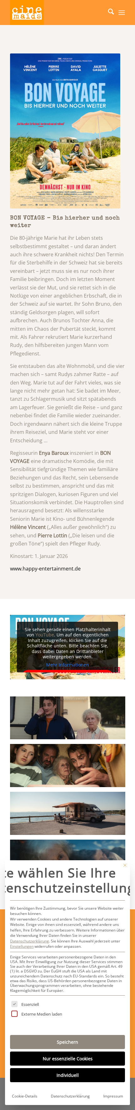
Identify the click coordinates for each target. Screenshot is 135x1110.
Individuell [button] (68, 1075)
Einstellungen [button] (22, 946)
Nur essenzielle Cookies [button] (68, 1059)
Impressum (113, 1096)
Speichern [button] (67, 1042)
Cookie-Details (24, 1096)
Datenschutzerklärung (29, 941)
